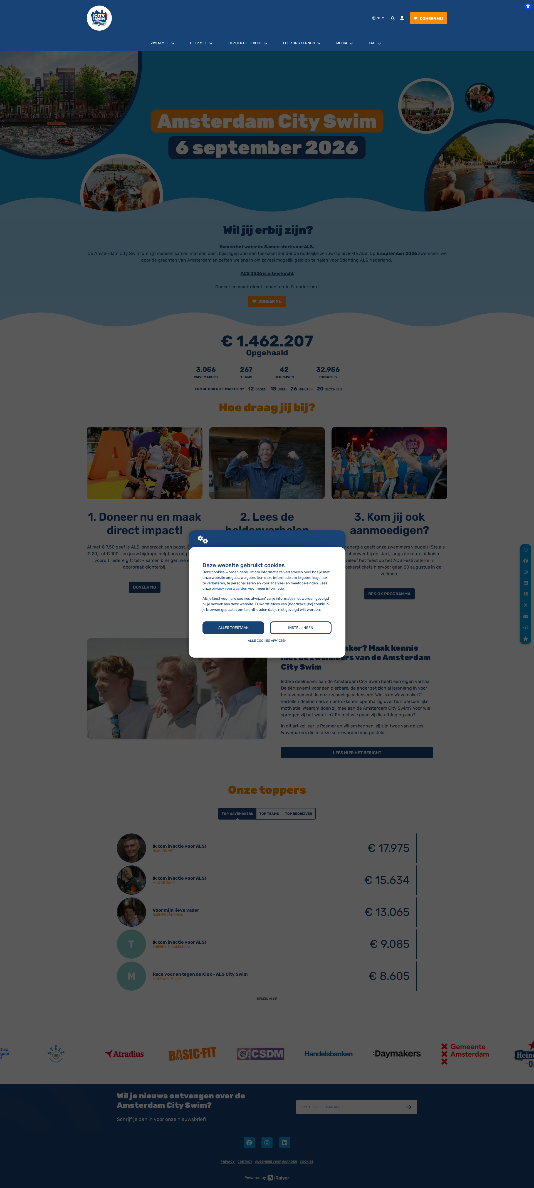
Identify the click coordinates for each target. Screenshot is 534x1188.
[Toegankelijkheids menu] (528, 6)
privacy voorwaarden (229, 588)
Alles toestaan (233, 628)
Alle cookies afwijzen (267, 641)
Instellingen (300, 628)
